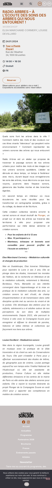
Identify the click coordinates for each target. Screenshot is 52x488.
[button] (22, 4)
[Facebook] (23, 422)
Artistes (26, 457)
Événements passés (26, 452)
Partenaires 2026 (26, 439)
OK (26, 484)
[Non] (48, 479)
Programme (26, 435)
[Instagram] (28, 422)
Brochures (26, 444)
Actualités (26, 431)
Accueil (26, 426)
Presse (26, 448)
